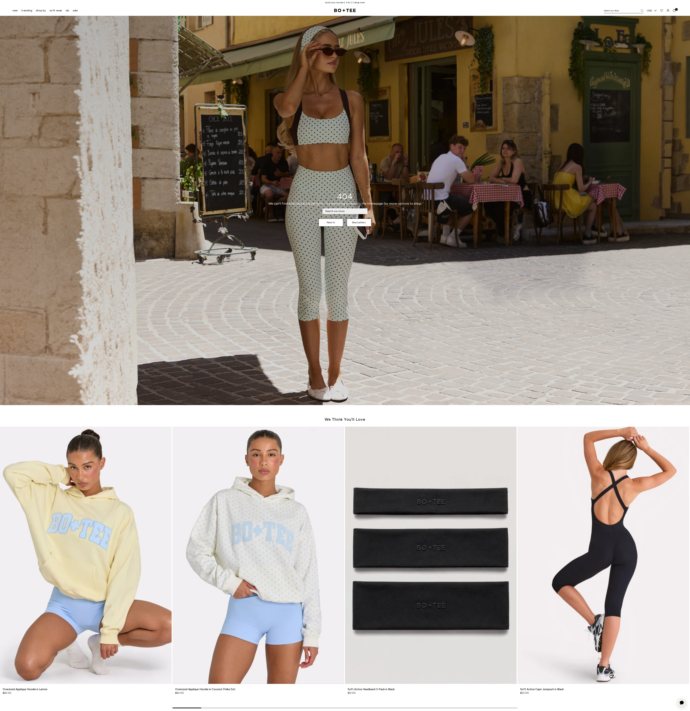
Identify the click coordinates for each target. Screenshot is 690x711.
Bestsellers (359, 222)
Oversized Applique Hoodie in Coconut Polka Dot (205, 689)
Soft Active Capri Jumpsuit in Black (542, 689)
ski (67, 10)
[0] (674, 10)
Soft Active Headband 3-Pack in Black (371, 689)
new (15, 10)
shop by (41, 10)
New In (331, 222)
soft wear (56, 10)
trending (26, 10)
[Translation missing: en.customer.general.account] (668, 10)
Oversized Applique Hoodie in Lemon (25, 689)
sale (75, 10)
